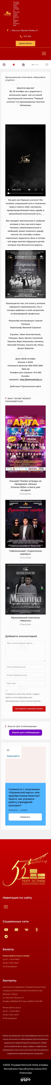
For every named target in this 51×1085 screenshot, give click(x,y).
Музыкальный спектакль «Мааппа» (25, 619)
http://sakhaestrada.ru (31, 379)
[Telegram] (6, 936)
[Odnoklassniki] (36, 929)
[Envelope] (16, 929)
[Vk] (26, 929)
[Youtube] (6, 929)
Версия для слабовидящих (26, 732)
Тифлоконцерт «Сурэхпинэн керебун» (25, 552)
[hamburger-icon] (44, 54)
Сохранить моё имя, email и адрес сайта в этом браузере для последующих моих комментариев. (23, 697)
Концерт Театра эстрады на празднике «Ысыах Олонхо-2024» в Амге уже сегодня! (25, 486)
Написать (25, 817)
